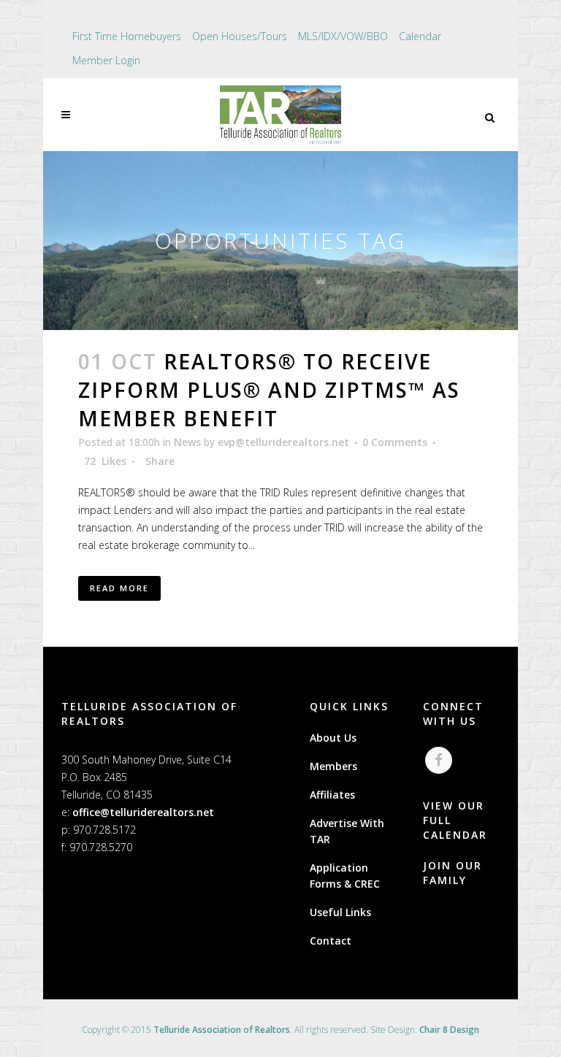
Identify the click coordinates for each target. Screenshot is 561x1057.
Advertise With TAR (347, 831)
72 (105, 461)
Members (333, 766)
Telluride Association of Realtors (221, 1029)
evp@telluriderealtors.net (283, 442)
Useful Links (340, 912)
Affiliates (332, 795)
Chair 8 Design (449, 1029)
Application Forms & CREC (345, 876)
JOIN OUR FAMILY (452, 872)
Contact (330, 941)
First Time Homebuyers (126, 36)
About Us (333, 738)
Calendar (420, 36)
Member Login (106, 60)
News (187, 442)
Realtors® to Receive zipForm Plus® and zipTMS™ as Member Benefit (269, 389)
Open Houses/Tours (239, 36)
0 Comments (394, 442)
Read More (119, 588)
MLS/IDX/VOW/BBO (343, 36)
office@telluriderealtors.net (143, 812)
